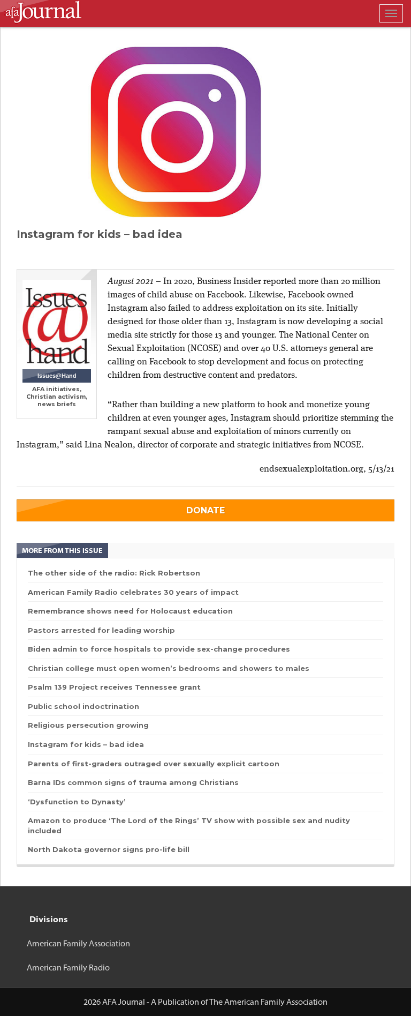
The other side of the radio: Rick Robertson (114, 573)
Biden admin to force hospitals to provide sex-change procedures (159, 649)
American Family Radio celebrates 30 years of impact (133, 592)
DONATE (205, 510)
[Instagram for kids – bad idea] (205, 132)
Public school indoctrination (83, 706)
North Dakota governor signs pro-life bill (108, 849)
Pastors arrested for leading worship (101, 630)
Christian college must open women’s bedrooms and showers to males (168, 668)
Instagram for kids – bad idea (86, 744)
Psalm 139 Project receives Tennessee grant (114, 687)
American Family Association (78, 943)
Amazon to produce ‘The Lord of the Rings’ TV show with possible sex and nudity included (189, 825)
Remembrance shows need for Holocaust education (130, 611)
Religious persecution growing (88, 725)
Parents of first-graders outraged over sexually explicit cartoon (153, 763)
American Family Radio (68, 967)
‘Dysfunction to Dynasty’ (77, 801)
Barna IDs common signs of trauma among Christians (133, 782)
